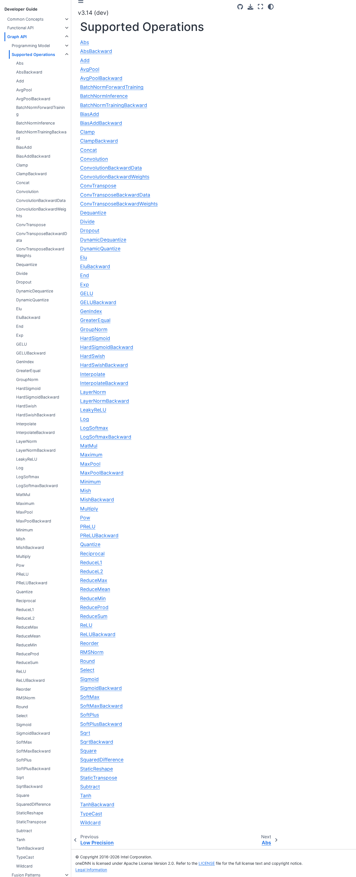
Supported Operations (33, 54)
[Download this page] (250, 6)
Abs (20, 63)
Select (22, 715)
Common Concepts (25, 19)
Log (19, 467)
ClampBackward (31, 173)
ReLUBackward (30, 680)
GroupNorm (27, 379)
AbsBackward (29, 72)
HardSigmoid (28, 388)
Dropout (23, 282)
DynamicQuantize (32, 299)
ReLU (21, 671)
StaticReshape (29, 812)
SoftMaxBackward (33, 751)
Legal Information (91, 869)
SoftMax (24, 742)
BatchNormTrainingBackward (41, 135)
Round (22, 706)
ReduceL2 (25, 618)
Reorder (23, 689)
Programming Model (31, 45)
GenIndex (25, 361)
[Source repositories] (240, 6)
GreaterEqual (28, 370)
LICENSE (207, 863)
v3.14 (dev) (93, 12)
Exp (19, 335)
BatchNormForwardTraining (40, 110)
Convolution (27, 191)
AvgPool (24, 89)
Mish (20, 538)
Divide (22, 273)
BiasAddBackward (33, 156)
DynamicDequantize (34, 291)
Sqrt (20, 777)
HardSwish (26, 406)
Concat (22, 182)
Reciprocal (26, 600)
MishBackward (30, 547)
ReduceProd (27, 653)
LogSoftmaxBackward (37, 485)
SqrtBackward (29, 786)
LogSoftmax (27, 476)
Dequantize (26, 264)
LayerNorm (26, 441)
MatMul (23, 494)
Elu (19, 308)
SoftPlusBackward (33, 768)
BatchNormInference (35, 123)
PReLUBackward (31, 582)
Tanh (20, 839)
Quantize (24, 591)
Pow (20, 565)
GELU (21, 344)
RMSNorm (25, 697)
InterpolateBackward (35, 432)
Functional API (20, 27)
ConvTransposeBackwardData (41, 237)
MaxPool (24, 512)
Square (22, 795)
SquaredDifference (33, 804)
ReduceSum (27, 662)
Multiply (23, 556)
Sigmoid (23, 724)
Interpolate (26, 423)
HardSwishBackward (35, 414)
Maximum (25, 503)
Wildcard (24, 866)
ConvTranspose (31, 224)
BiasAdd (24, 147)
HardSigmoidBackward (37, 397)
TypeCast (25, 857)
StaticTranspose (31, 821)
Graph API (17, 36)
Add (20, 81)
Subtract (24, 830)
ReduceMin (26, 645)
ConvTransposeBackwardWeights (40, 252)
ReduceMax (27, 627)
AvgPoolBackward (33, 98)
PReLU (22, 574)
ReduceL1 (25, 609)
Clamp (22, 165)
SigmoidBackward (33, 733)
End (19, 326)
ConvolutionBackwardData (41, 200)
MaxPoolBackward (33, 521)
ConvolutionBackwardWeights (41, 212)
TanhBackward (30, 848)
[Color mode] (271, 6)
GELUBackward (31, 353)
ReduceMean (28, 636)
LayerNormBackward (36, 450)
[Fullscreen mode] (260, 6)
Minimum (24, 529)
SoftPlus (24, 760)
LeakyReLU (26, 459)
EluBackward (28, 317)
